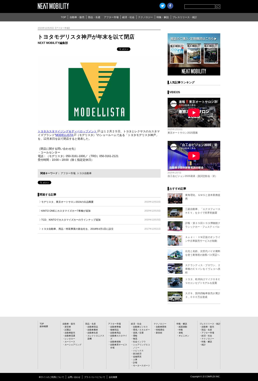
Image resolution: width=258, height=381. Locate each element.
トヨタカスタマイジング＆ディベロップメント (67, 131)
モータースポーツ (141, 365)
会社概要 (113, 377)
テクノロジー (145, 17)
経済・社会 (128, 17)
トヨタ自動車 (84, 173)
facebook (170, 6)
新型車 (68, 327)
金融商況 (137, 356)
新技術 (159, 333)
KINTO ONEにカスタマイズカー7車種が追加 (101, 210)
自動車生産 (92, 333)
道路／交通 (138, 333)
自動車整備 (115, 327)
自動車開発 (161, 327)
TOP (63, 17)
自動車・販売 (77, 17)
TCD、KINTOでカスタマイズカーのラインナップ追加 (101, 219)
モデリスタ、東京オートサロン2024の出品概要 (101, 201)
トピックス (138, 350)
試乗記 (68, 330)
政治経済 (137, 353)
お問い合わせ (74, 377)
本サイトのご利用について (51, 377)
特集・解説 (163, 17)
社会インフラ (139, 341)
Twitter (163, 6)
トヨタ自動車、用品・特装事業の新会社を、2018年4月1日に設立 (101, 228)
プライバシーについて (94, 377)
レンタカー (70, 338)
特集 (181, 330)
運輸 (135, 335)
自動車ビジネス (140, 327)
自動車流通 (70, 335)
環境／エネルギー (141, 330)
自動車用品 (115, 333)
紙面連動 (183, 327)
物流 (135, 338)
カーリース (70, 341)
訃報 (135, 362)
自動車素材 (92, 330)
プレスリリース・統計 (185, 17)
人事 (135, 359)
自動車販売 (70, 333)
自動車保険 (115, 341)
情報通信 (160, 330)
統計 (203, 344)
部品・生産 (94, 17)
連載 (181, 333)
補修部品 (114, 330)
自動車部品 (92, 327)
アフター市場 (111, 17)
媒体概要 (44, 326)
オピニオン (184, 335)
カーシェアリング (73, 344)
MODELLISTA (64, 135)
